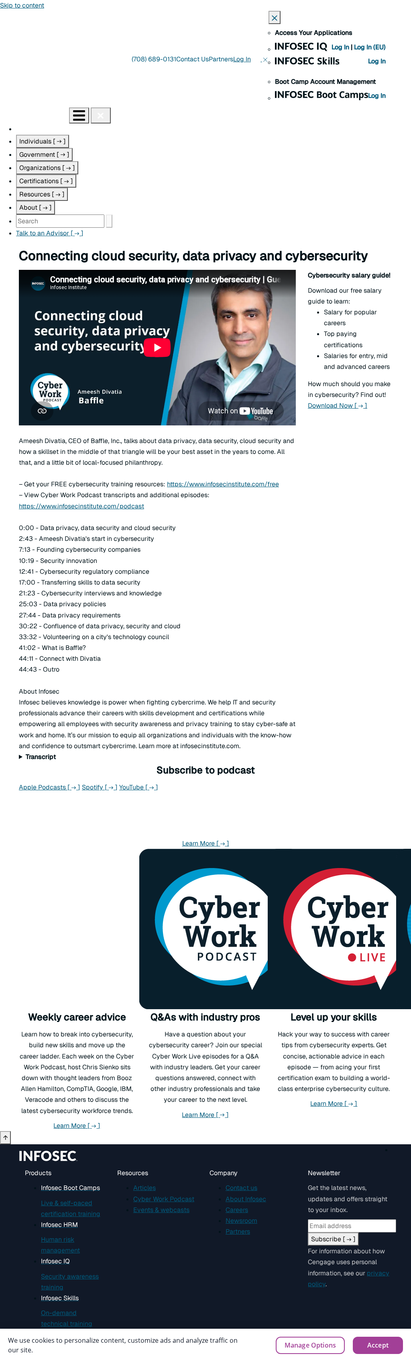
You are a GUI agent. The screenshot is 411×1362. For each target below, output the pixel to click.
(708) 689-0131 (154, 59)
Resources (42, 194)
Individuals (42, 141)
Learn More (205, 843)
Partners (221, 59)
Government (44, 154)
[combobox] (60, 221)
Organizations (47, 168)
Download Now (337, 405)
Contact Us (192, 59)
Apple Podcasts (49, 787)
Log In (341, 47)
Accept (378, 1345)
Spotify (100, 787)
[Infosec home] (34, 115)
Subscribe (333, 1239)
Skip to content (22, 5)
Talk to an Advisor (49, 233)
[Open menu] (79, 115)
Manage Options (310, 1345)
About (35, 207)
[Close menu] (101, 115)
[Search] (109, 221)
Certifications (46, 181)
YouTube (138, 787)
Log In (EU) (370, 47)
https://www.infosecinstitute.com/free (223, 484)
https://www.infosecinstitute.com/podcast (81, 506)
